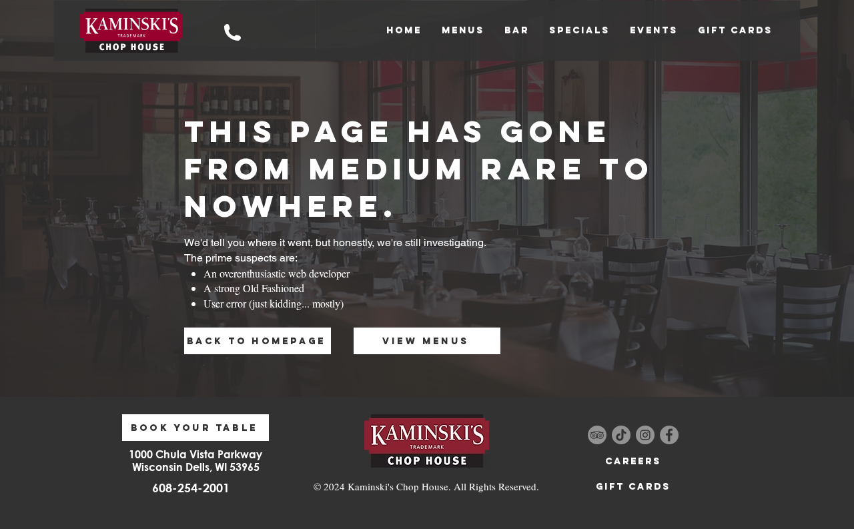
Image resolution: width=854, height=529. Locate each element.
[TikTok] (621, 435)
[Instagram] (645, 435)
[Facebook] (669, 435)
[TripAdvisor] (597, 435)
